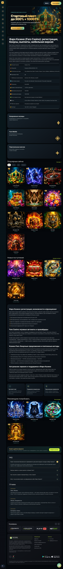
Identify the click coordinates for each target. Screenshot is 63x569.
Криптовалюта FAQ (37, 548)
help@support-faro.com (53, 540)
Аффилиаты (36, 538)
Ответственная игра (38, 544)
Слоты (13, 165)
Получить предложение (17, 28)
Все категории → (57, 399)
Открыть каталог (54, 449)
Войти (46, 3)
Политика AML (36, 546)
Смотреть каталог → (57, 258)
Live (18, 165)
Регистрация (56, 3)
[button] (34, 462)
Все (9, 165)
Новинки (24, 165)
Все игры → (59, 162)
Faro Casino (51, 538)
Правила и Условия (37, 540)
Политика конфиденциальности (40, 542)
